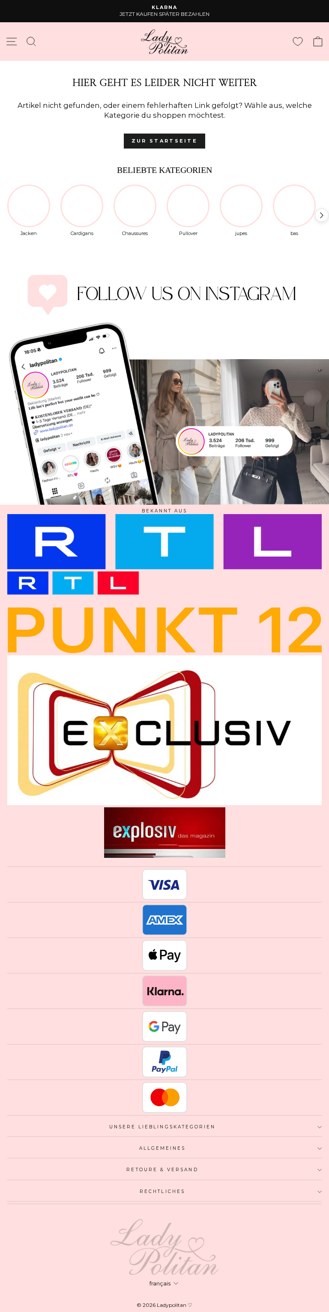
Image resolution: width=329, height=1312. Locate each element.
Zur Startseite (164, 141)
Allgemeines (162, 1148)
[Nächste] (322, 215)
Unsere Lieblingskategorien (162, 1127)
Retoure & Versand (162, 1169)
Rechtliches (162, 1191)
